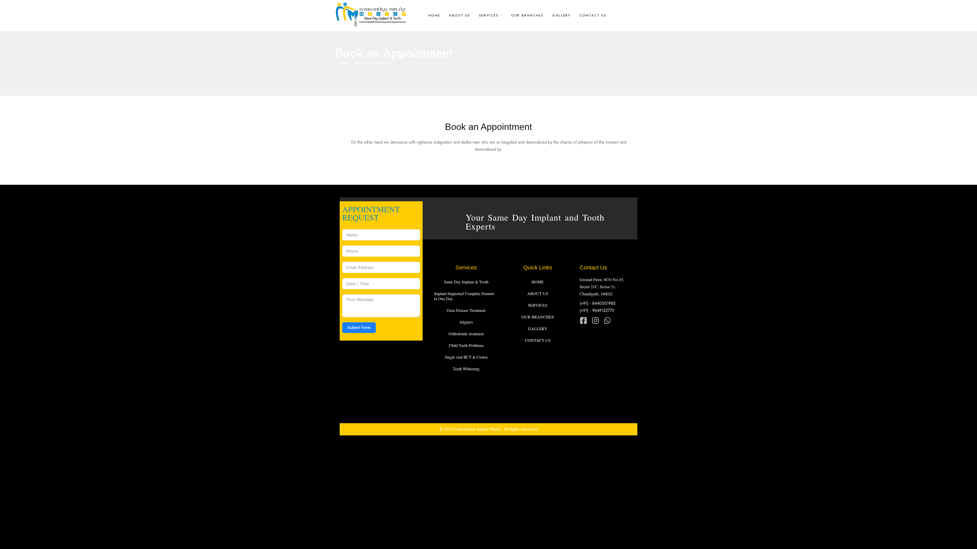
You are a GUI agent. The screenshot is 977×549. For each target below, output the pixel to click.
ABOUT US (459, 15)
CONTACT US (592, 15)
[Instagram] (595, 320)
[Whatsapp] (607, 320)
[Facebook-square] (583, 320)
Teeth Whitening (466, 368)
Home (341, 63)
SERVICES (488, 15)
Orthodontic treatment (466, 333)
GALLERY (561, 15)
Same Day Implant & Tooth (466, 281)
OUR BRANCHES (527, 15)
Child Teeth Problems (466, 345)
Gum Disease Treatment (466, 310)
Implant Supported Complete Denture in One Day (464, 296)
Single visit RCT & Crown (466, 357)
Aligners (466, 322)
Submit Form (359, 327)
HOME (434, 15)
